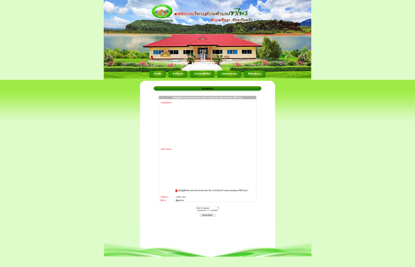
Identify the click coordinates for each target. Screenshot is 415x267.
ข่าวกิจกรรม (178, 73)
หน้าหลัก (157, 73)
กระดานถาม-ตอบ (229, 73)
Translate (214, 210)
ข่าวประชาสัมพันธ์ (202, 73)
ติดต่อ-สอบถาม (254, 73)
